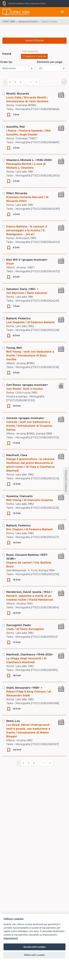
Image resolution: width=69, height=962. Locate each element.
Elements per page (49, 62)
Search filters (33, 40)
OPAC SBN (9, 21)
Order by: (6, 62)
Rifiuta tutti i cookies (34, 955)
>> (36, 82)
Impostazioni (11, 938)
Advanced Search (28, 21)
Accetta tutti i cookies (34, 947)
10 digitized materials (34, 56)
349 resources (30, 51)
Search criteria (66, 481)
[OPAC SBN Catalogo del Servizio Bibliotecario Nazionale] (7, 12)
